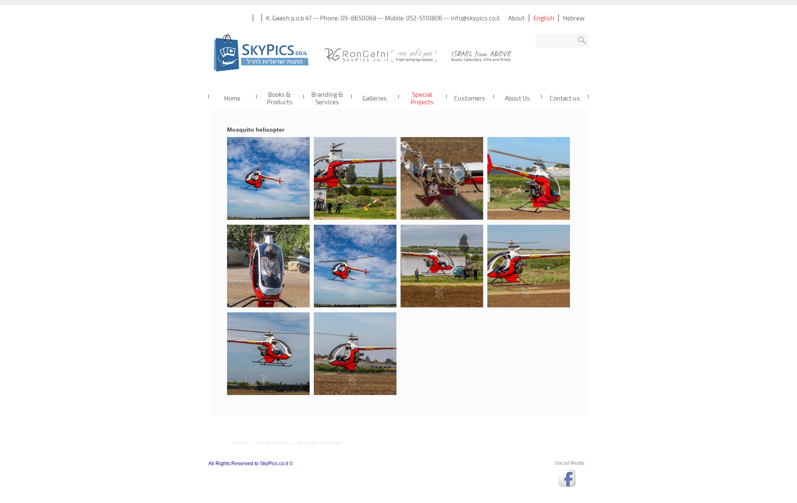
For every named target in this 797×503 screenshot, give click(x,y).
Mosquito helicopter (319, 442)
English (543, 18)
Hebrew (573, 18)
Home (240, 442)
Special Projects (272, 442)
